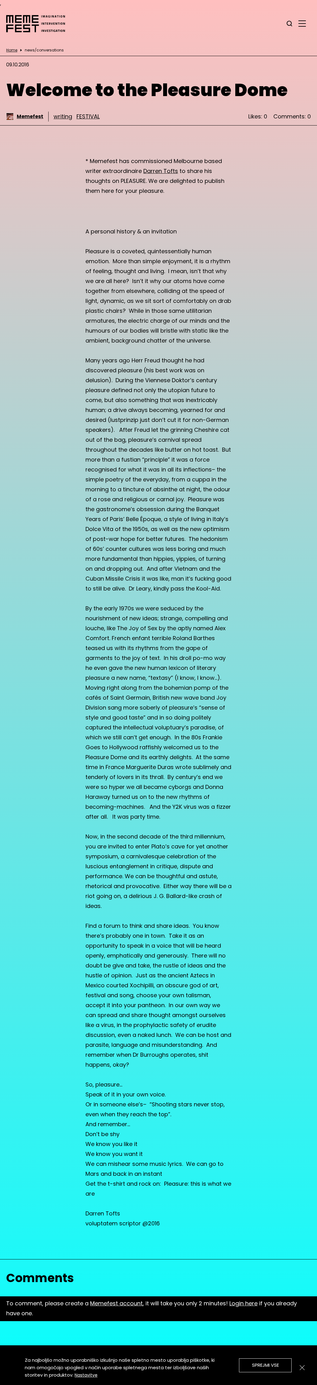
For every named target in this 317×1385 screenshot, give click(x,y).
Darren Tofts (160, 171)
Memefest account (116, 1303)
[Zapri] (302, 1367)
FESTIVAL (88, 116)
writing (63, 116)
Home (11, 50)
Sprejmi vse (265, 1365)
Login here (243, 1303)
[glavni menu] (302, 23)
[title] (289, 24)
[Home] (38, 23)
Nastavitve (86, 1375)
